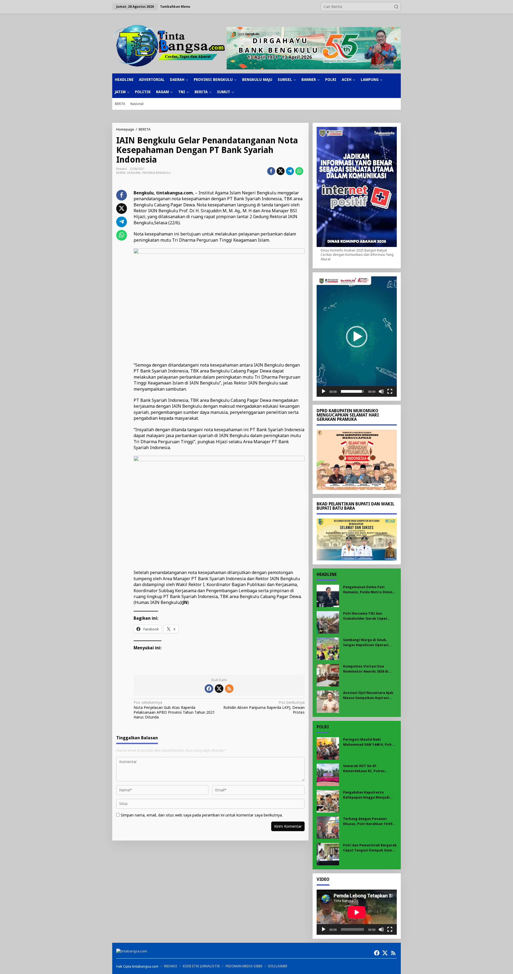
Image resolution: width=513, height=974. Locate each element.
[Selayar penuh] (389, 391)
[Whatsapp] (299, 171)
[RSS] (229, 688)
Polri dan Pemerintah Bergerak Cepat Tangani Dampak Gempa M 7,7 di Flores (370, 848)
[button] (396, 6)
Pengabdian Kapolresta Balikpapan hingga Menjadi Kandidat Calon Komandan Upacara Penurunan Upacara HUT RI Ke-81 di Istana (367, 795)
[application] (357, 336)
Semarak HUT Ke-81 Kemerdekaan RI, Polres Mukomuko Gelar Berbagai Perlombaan (366, 768)
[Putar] (323, 391)
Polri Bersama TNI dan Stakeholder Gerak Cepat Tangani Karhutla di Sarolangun (365, 616)
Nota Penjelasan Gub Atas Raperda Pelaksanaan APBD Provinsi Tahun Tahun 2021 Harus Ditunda (174, 710)
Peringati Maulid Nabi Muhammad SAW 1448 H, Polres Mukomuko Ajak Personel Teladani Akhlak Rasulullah (369, 742)
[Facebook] (209, 688)
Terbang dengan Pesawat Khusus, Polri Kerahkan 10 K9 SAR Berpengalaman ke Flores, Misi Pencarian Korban (369, 821)
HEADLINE (134, 173)
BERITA (120, 173)
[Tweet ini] (281, 171)
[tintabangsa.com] (169, 44)
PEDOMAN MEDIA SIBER (244, 966)
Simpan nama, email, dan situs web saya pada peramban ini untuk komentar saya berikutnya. (202, 815)
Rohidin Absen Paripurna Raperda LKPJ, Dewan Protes (263, 707)
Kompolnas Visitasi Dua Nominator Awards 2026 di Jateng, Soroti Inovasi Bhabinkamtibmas (365, 669)
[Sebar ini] (271, 171)
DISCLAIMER (277, 966)
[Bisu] (381, 391)
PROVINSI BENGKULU (156, 173)
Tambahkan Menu (175, 6)
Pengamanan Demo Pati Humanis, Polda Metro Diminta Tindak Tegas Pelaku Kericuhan (370, 589)
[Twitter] (219, 688)
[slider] (352, 391)
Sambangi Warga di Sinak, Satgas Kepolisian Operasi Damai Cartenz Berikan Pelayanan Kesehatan (365, 642)
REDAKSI (170, 966)
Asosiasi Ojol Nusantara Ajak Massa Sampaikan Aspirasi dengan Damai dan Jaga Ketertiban (368, 695)
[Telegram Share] (290, 171)
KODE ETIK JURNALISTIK (201, 966)
